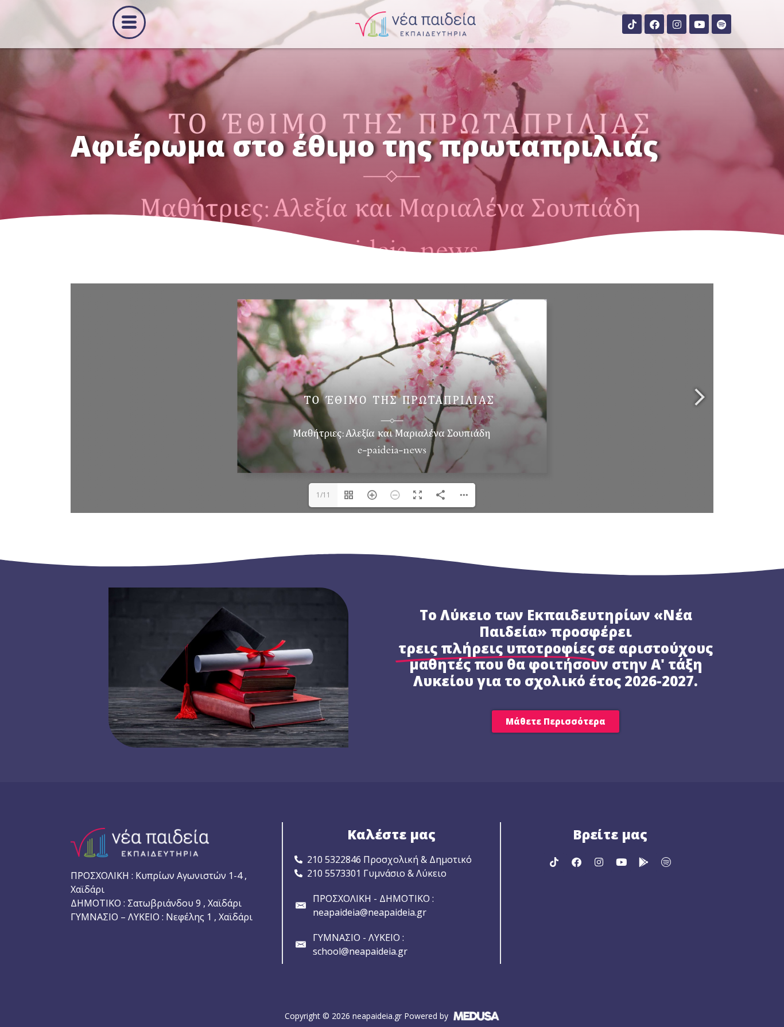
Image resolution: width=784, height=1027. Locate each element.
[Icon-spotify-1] (666, 862)
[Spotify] (721, 24)
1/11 (323, 495)
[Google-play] (643, 862)
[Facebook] (654, 24)
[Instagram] (676, 24)
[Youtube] (699, 24)
